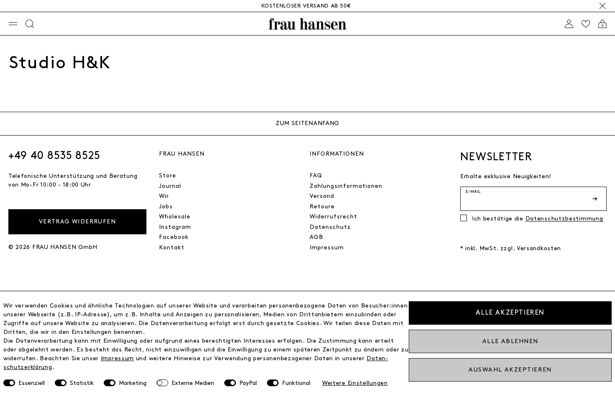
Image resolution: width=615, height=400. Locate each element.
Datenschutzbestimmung (564, 218)
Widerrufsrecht (333, 216)
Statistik (82, 383)
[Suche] (29, 24)
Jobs (166, 206)
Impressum (327, 247)
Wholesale (174, 216)
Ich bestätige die (537, 218)
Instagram (175, 227)
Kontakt (171, 247)
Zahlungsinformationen (346, 186)
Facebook (174, 237)
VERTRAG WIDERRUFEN (77, 221)
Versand (322, 196)
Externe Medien (193, 383)
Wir (164, 196)
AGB (316, 237)
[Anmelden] (569, 24)
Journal (170, 186)
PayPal (248, 383)
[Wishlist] (585, 24)
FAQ (316, 175)
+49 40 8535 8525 (54, 156)
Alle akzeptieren (510, 313)
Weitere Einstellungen (355, 383)
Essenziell (31, 383)
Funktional (296, 383)
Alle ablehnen (510, 341)
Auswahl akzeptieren (510, 369)
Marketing (132, 383)
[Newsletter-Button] (595, 198)
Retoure (322, 206)
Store (167, 175)
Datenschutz (330, 227)
